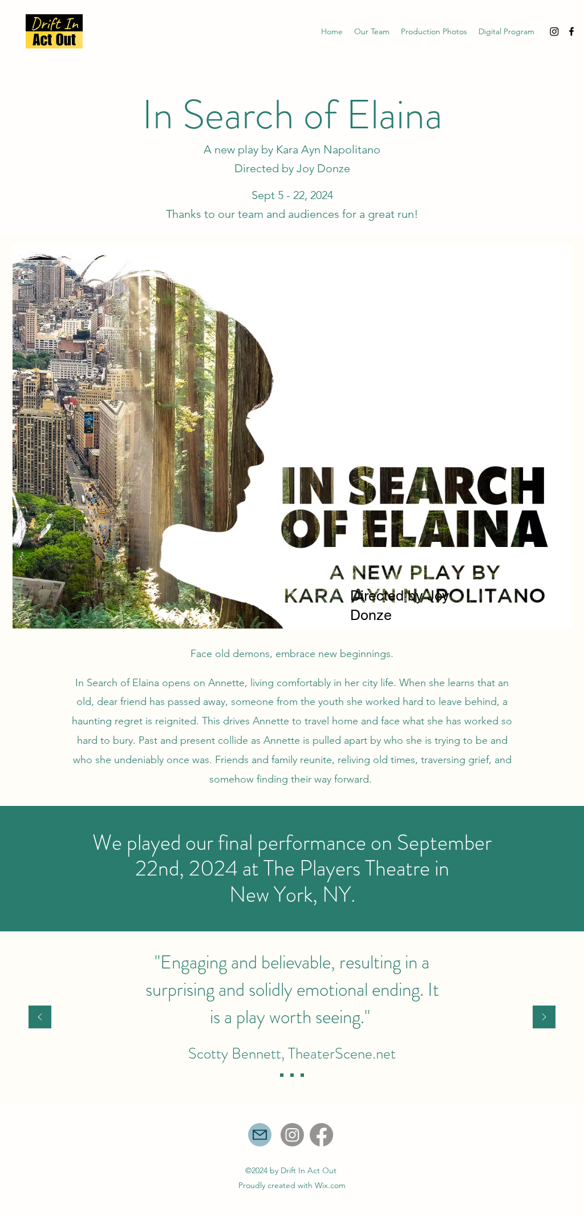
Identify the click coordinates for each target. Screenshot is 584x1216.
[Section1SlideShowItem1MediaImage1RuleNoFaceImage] (281, 1075)
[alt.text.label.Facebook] (571, 31)
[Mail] (259, 1134)
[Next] (544, 1018)
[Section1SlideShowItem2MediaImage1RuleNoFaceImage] (292, 1075)
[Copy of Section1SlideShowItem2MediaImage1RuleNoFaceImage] (302, 1075)
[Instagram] (554, 31)
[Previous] (40, 1018)
